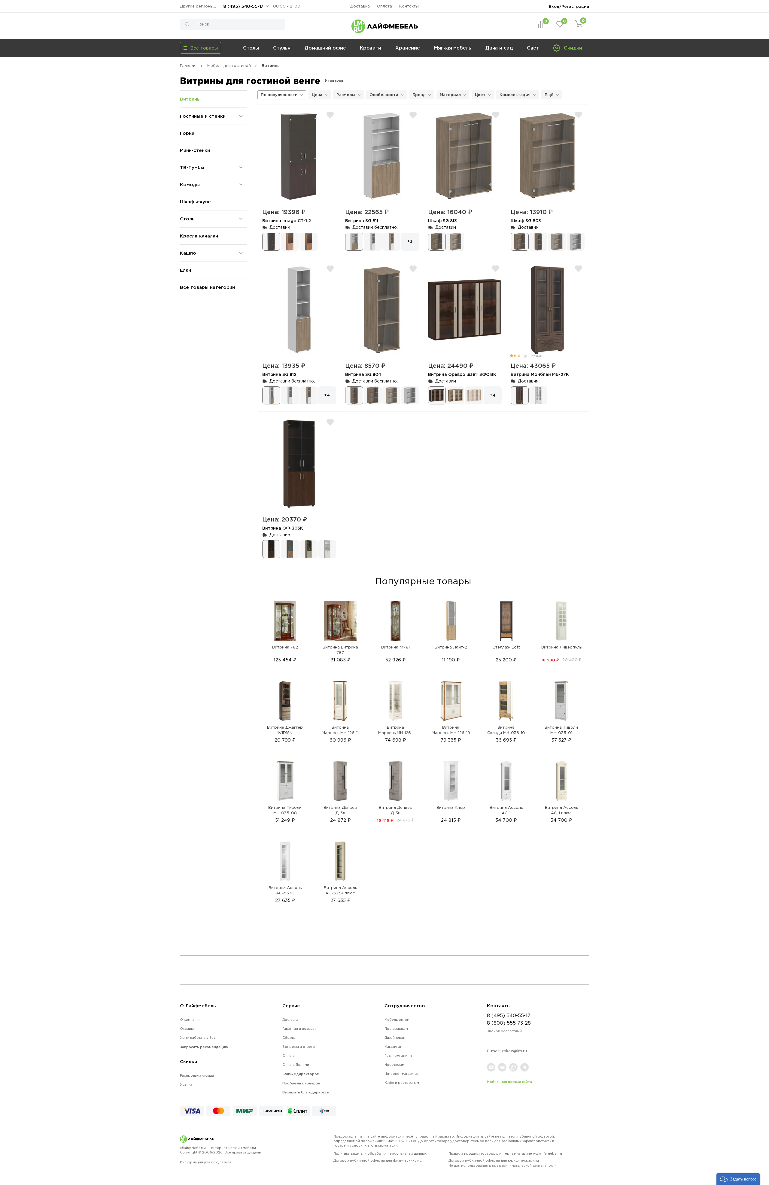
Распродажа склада (197, 1075)
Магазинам (393, 1046)
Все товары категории (207, 287)
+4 (327, 395)
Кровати (370, 47)
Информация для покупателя (205, 1162)
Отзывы (187, 1028)
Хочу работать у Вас (198, 1037)
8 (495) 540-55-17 (243, 6)
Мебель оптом (396, 1019)
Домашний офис (325, 47)
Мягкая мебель (452, 47)
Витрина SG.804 (363, 374)
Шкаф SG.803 (526, 220)
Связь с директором (300, 1074)
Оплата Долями (295, 1064)
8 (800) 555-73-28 (509, 1023)
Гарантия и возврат (299, 1028)
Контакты (409, 6)
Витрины (190, 98)
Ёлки (185, 270)
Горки (187, 133)
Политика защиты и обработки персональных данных (380, 1153)
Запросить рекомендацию (204, 1047)
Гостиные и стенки (203, 116)
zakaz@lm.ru (514, 1051)
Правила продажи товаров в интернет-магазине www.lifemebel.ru (505, 1153)
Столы (251, 47)
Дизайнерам (395, 1037)
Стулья (281, 47)
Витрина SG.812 (279, 374)
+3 (410, 241)
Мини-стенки (195, 150)
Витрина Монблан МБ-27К (540, 374)
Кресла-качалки (199, 235)
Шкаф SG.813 (442, 220)
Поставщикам (396, 1028)
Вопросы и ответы (298, 1046)
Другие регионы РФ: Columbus (199, 6)
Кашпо (188, 252)
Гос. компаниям (398, 1055)
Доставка (360, 6)
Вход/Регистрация (569, 6)
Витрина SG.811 (361, 220)
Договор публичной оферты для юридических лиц (502, 1163)
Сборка (289, 1037)
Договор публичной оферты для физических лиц (377, 1160)
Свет (533, 47)
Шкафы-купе (195, 201)
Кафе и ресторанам (401, 1082)
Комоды (190, 184)
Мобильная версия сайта (509, 1082)
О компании (190, 1019)
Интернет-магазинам (402, 1073)
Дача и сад (499, 47)
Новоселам (394, 1064)
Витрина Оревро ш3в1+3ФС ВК (462, 374)
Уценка (186, 1084)
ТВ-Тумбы (192, 167)
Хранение (407, 47)
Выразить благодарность (305, 1092)
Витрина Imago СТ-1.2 (286, 220)
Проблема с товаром (301, 1083)
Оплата (384, 6)
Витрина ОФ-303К (282, 528)
